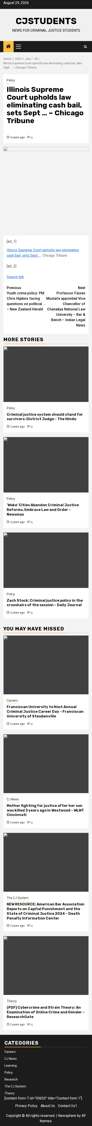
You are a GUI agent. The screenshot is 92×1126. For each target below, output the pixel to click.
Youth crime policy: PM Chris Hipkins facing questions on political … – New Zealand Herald (26, 298)
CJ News (13, 799)
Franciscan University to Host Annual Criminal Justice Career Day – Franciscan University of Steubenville (45, 711)
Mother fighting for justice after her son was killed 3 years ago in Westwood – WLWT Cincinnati (45, 810)
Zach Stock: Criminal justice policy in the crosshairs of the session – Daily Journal (45, 602)
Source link (15, 277)
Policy (11, 80)
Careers (12, 700)
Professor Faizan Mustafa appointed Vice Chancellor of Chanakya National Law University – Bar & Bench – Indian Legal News (65, 306)
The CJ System (17, 898)
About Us (48, 1106)
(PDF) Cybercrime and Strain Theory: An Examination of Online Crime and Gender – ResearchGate (46, 1012)
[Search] (85, 46)
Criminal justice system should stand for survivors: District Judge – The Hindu (45, 416)
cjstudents (46, 21)
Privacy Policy (26, 1106)
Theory (12, 1001)
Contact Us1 (67, 1106)
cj (31, 137)
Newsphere (67, 1116)
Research (11, 1079)
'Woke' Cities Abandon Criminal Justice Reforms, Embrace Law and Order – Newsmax (43, 510)
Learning (10, 1065)
